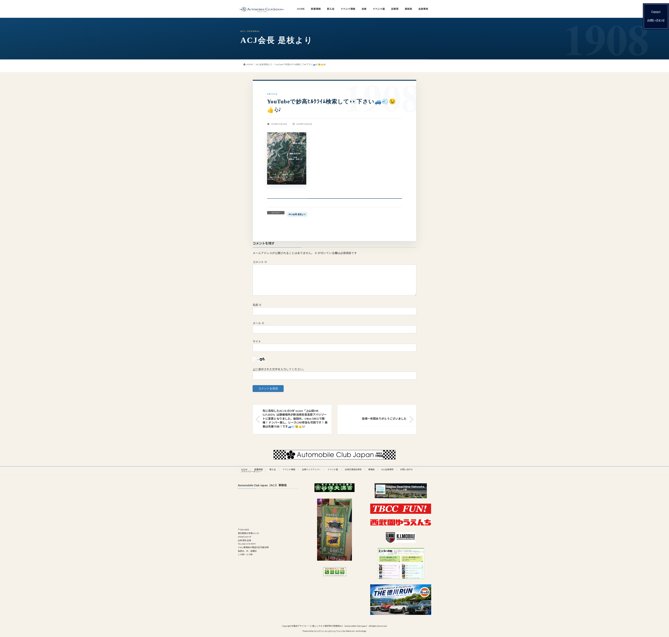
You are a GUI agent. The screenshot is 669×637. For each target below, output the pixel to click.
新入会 (273, 469)
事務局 (371, 469)
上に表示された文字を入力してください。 (279, 369)
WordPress (319, 631)
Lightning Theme (335, 631)
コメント (260, 262)
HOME (244, 469)
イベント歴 (333, 469)
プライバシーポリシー (251, 471)
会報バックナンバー (311, 469)
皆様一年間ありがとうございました (384, 418)
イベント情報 (289, 469)
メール (258, 323)
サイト (257, 341)
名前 (257, 304)
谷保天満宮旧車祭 (353, 469)
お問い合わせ (406, 469)
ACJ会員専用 (387, 469)
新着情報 (258, 469)
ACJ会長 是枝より (297, 214)
